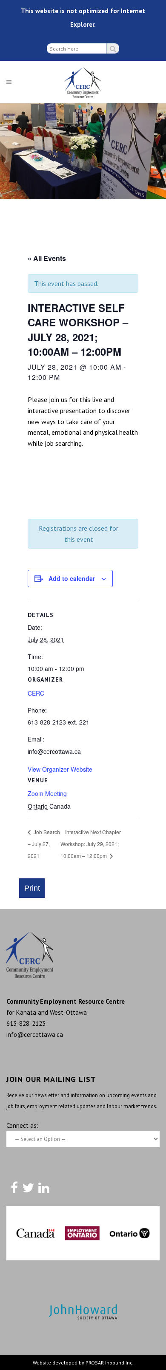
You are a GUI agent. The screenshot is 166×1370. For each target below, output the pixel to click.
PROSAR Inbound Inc (109, 1362)
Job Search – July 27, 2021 (44, 843)
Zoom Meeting (47, 793)
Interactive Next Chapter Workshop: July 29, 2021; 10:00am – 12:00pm (90, 843)
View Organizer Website (60, 769)
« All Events (47, 258)
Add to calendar (72, 578)
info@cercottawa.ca (34, 1034)
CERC (36, 693)
